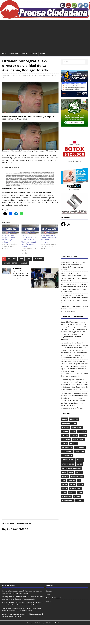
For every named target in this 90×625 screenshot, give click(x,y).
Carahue (65, 431)
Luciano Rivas (67, 456)
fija (47, 75)
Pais (63, 480)
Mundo (79, 464)
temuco (72, 493)
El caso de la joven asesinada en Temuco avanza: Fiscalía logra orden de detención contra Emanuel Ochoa (74, 382)
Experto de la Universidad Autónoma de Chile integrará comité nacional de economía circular (74, 308)
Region (80, 484)
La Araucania (80, 448)
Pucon (64, 484)
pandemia (71, 480)
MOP (21, 259)
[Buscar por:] (74, 62)
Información (67, 448)
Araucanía (12, 259)
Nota (29, 259)
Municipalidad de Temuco (71, 468)
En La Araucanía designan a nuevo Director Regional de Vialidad (9, 238)
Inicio (4, 54)
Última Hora (14, 54)
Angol (64, 419)
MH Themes (59, 623)
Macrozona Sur (68, 460)
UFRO (80, 493)
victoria (77, 497)
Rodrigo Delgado (10, 263)
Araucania (73, 419)
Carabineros (77, 427)
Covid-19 (65, 435)
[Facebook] (63, 224)
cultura (83, 435)
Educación (66, 439)
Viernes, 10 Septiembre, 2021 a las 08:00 (18, 75)
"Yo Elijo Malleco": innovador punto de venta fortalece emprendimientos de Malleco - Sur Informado (74, 395)
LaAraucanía (79, 452)
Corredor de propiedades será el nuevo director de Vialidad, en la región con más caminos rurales (29, 240)
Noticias (65, 476)
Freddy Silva (38, 75)
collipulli (82, 431)
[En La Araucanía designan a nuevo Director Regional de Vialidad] (10, 229)
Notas (71, 472)
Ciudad (24, 54)
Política (34, 54)
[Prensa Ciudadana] (45, 17)
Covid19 (74, 435)
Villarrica (79, 501)
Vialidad (24, 263)
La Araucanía (67, 452)
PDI (79, 480)
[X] (68, 224)
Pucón (72, 484)
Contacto (49, 591)
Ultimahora (66, 497)
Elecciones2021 (78, 439)
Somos (48, 601)
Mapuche (80, 460)
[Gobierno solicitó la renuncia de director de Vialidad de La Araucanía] (49, 229)
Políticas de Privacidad (53, 598)
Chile (73, 431)
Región (42, 54)
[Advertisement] (45, 35)
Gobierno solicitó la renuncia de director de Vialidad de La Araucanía (48, 238)
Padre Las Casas (77, 476)
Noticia (79, 472)
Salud (64, 493)
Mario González (68, 464)
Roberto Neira (75, 488)
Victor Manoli (67, 501)
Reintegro (38, 259)
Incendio (73, 444)
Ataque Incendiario (69, 423)
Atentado (65, 427)
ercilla (64, 444)
